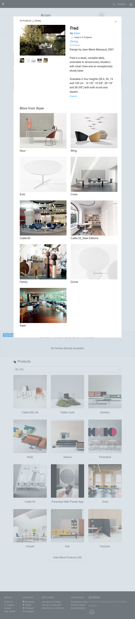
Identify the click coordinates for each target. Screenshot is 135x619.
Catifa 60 (25, 238)
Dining (38, 20)
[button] (22, 61)
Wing (74, 150)
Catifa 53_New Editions (84, 238)
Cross (74, 194)
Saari (23, 325)
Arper (77, 33)
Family (23, 282)
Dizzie (74, 282)
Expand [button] (73, 96)
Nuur (23, 150)
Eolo (22, 194)
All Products (25, 20)
